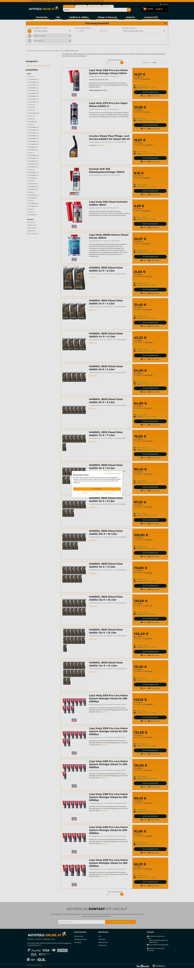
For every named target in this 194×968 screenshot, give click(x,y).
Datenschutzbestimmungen (113, 473)
